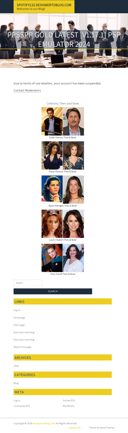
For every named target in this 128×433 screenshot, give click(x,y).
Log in (17, 310)
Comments (22, 406)
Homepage (19, 317)
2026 (16, 365)
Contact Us (75, 427)
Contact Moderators (27, 90)
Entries (69, 400)
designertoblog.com (44, 423)
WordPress (68, 406)
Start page (19, 325)
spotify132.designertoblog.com (44, 5)
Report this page (22, 347)
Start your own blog (24, 332)
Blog (16, 383)
